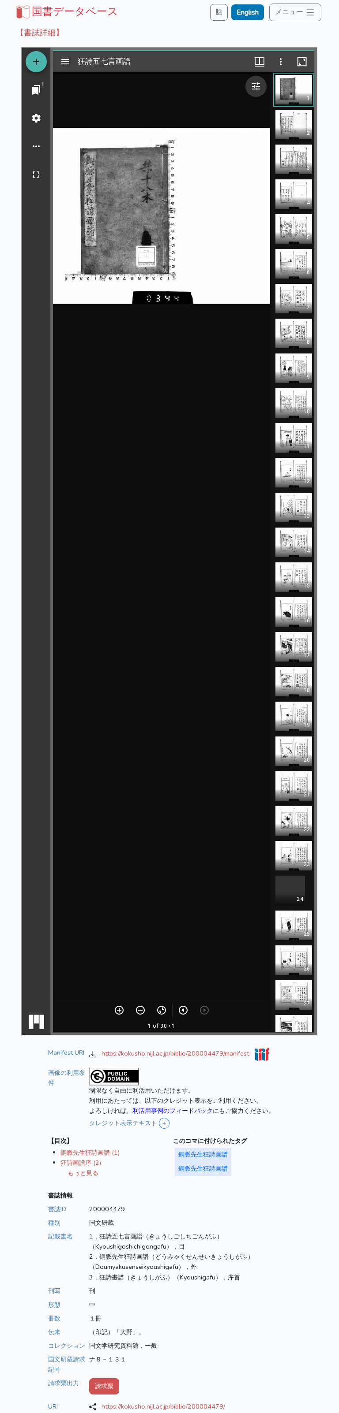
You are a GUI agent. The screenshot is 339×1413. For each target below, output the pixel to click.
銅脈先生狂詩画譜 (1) (90, 1152)
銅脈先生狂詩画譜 (203, 1154)
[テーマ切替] (219, 12)
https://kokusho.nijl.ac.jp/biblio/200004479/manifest (176, 1053)
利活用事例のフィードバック (172, 1110)
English (248, 12)
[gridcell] (66, 11)
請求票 (104, 1386)
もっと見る (83, 1172)
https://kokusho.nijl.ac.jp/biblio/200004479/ (163, 1406)
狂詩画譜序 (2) (80, 1162)
